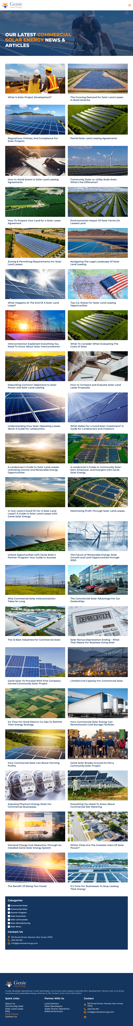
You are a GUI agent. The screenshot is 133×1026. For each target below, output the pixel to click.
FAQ (7, 1011)
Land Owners (52, 1003)
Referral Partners (54, 1011)
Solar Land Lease (14, 1009)
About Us (10, 1003)
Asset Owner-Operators (57, 1009)
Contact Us (11, 1016)
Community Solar (14, 1006)
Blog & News (11, 1014)
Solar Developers (53, 1006)
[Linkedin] (85, 1017)
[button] (129, 5)
